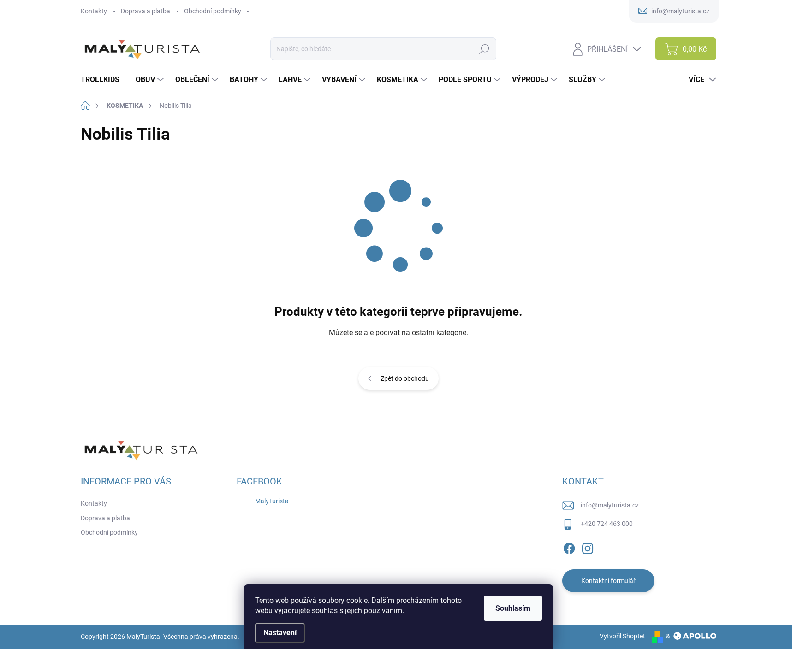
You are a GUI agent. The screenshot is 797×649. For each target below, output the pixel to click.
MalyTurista (272, 501)
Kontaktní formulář (608, 580)
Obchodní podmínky (212, 11)
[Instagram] (588, 547)
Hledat (484, 49)
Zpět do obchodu (405, 378)
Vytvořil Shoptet (622, 636)
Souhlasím (512, 608)
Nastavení (280, 632)
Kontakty (94, 11)
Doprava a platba (145, 11)
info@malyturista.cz (610, 505)
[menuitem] (103, 80)
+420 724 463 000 (607, 523)
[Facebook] (569, 547)
